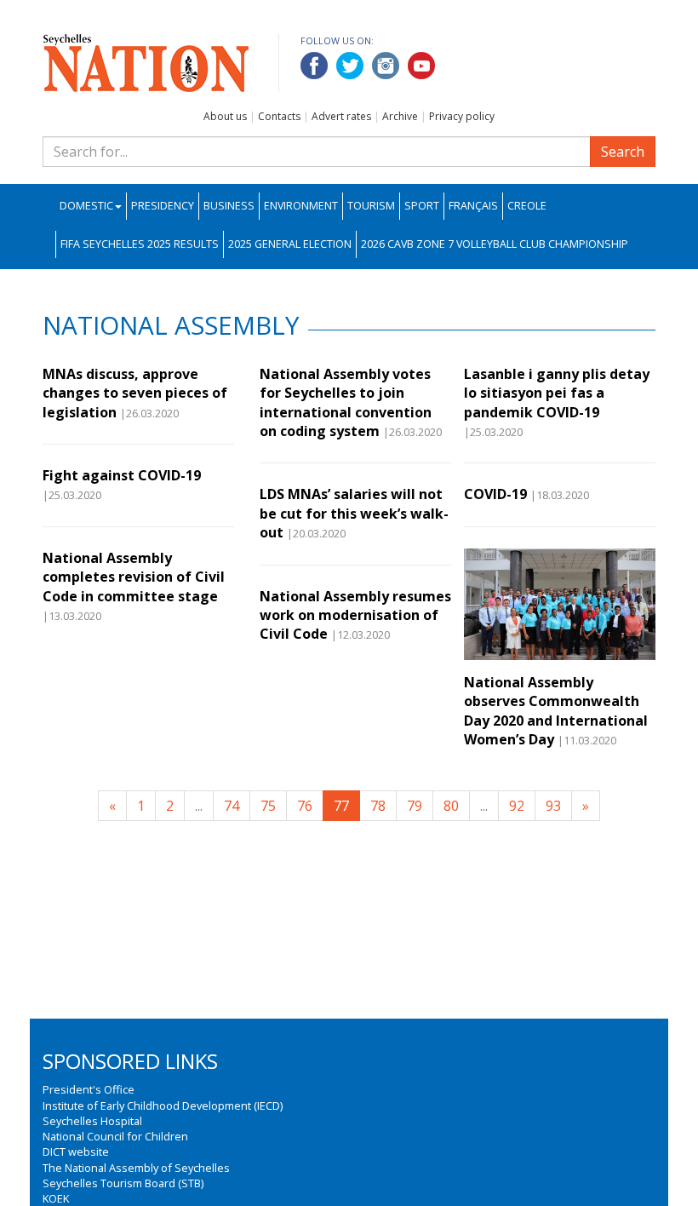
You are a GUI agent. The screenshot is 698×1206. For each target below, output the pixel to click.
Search (622, 151)
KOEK (56, 1198)
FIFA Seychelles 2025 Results (139, 244)
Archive (400, 116)
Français (473, 205)
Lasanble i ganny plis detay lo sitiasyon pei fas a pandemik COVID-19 (556, 393)
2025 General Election (290, 244)
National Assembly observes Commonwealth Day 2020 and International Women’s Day (556, 711)
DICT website (76, 1151)
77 (341, 805)
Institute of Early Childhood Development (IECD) (163, 1105)
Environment (301, 205)
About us (225, 116)
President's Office (88, 1089)
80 (451, 805)
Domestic (86, 205)
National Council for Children (115, 1136)
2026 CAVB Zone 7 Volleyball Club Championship (494, 244)
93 (553, 805)
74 (231, 805)
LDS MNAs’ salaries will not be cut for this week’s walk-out (354, 513)
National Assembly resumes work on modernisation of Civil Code (355, 615)
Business (229, 205)
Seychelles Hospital (92, 1120)
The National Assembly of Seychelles (136, 1167)
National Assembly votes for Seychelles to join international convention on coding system (346, 402)
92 (516, 805)
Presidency (162, 205)
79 (414, 805)
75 (268, 805)
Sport (421, 205)
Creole (526, 205)
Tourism (371, 205)
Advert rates (341, 116)
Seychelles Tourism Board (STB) (123, 1183)
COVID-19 (495, 494)
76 (304, 805)
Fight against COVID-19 (122, 475)
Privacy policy (462, 116)
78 (378, 805)
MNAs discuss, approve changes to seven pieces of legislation (135, 393)
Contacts (279, 116)
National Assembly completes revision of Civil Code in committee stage (134, 577)
